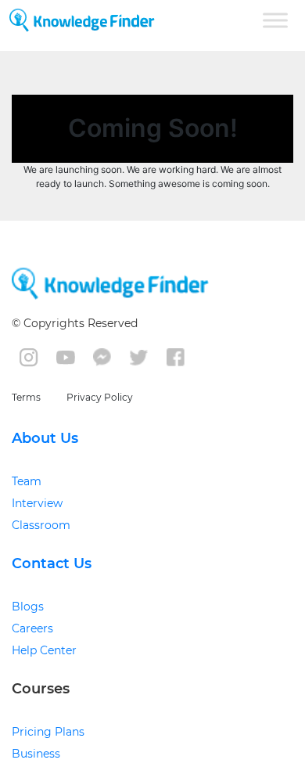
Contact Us (52, 563)
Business (36, 754)
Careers (32, 628)
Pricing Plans (48, 732)
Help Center (44, 650)
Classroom (41, 525)
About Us (45, 438)
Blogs (28, 606)
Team (26, 481)
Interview (37, 503)
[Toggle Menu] (275, 20)
